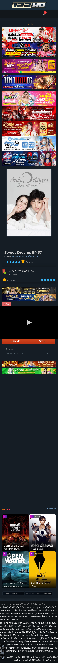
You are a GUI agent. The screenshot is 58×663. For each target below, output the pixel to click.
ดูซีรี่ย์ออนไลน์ (32, 257)
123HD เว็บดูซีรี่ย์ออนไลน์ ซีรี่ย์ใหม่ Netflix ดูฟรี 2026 (29, 4)
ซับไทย (15, 257)
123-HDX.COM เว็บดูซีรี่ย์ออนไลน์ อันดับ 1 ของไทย (24, 604)
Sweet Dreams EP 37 (21, 271)
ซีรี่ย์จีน (22, 257)
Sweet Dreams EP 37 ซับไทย (38, 594)
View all (52, 509)
